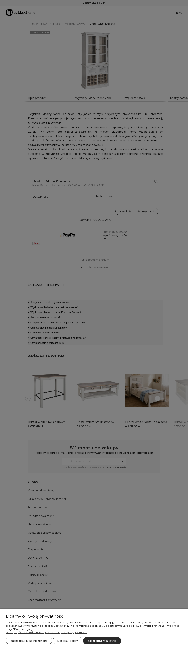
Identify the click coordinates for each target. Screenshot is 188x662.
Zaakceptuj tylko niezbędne (29, 641)
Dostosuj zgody (67, 641)
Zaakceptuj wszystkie (102, 641)
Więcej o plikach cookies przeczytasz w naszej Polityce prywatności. (46, 632)
